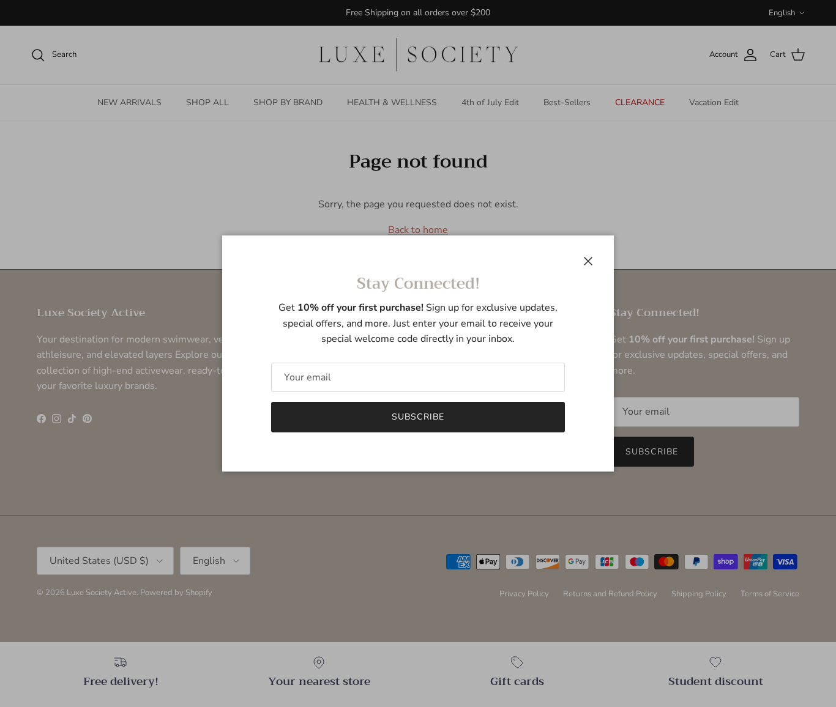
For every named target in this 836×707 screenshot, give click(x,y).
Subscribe (418, 417)
